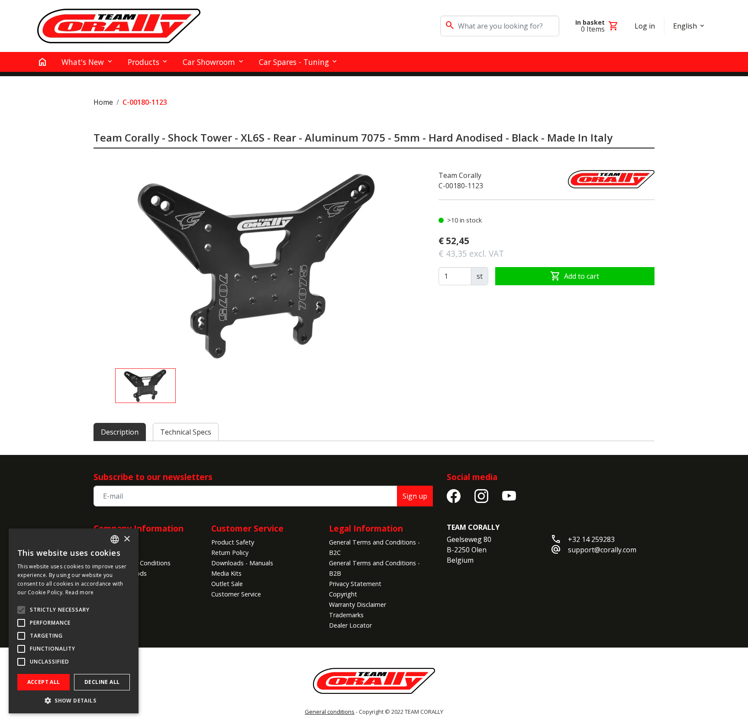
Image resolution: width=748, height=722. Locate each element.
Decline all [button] (101, 682)
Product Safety (232, 542)
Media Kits (226, 573)
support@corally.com (602, 549)
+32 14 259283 (591, 539)
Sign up (415, 496)
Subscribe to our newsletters (153, 477)
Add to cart (574, 276)
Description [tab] (120, 432)
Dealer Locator (350, 625)
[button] (73, 700)
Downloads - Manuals (242, 563)
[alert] (74, 621)
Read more (79, 592)
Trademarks (346, 615)
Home (103, 102)
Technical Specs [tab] (185, 432)
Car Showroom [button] (209, 62)
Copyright (343, 594)
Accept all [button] (43, 682)
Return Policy (229, 552)
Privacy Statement (355, 584)
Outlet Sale (227, 584)
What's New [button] (82, 62)
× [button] (126, 539)
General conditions (330, 712)
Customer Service (236, 594)
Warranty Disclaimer (357, 604)
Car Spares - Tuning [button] (294, 62)
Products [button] (143, 62)
